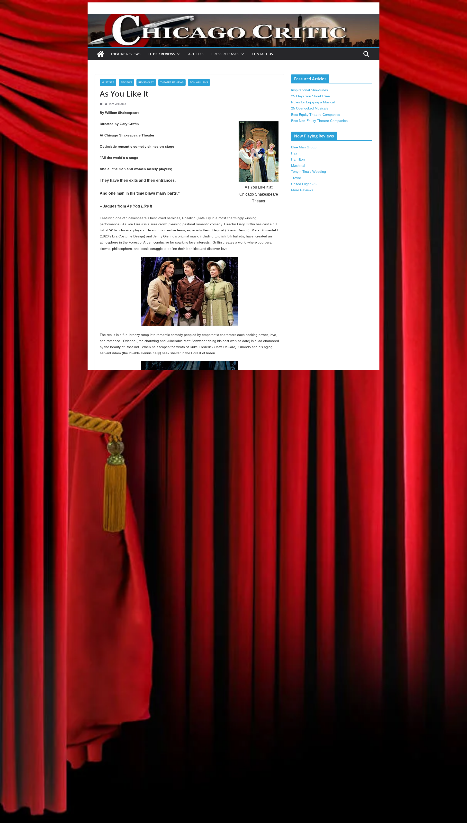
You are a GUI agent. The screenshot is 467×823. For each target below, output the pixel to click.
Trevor (296, 178)
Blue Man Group (303, 147)
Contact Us (262, 54)
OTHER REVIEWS (161, 54)
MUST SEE (108, 82)
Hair (294, 153)
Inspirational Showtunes (309, 90)
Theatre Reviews (125, 54)
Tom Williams (199, 82)
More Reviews (302, 190)
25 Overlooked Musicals (309, 108)
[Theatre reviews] (233, 17)
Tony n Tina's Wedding (308, 171)
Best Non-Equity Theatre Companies (319, 121)
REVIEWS (126, 82)
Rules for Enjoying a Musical (313, 102)
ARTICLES (196, 54)
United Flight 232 (304, 184)
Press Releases (225, 54)
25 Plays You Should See (310, 96)
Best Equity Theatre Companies (315, 115)
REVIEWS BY (146, 82)
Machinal (298, 165)
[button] (177, 54)
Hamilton (298, 159)
